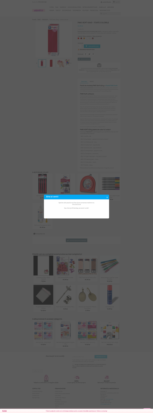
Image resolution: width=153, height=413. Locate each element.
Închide (4, 411)
